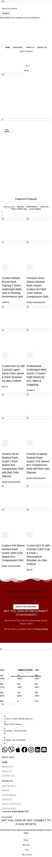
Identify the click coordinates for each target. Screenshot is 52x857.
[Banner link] (26, 155)
